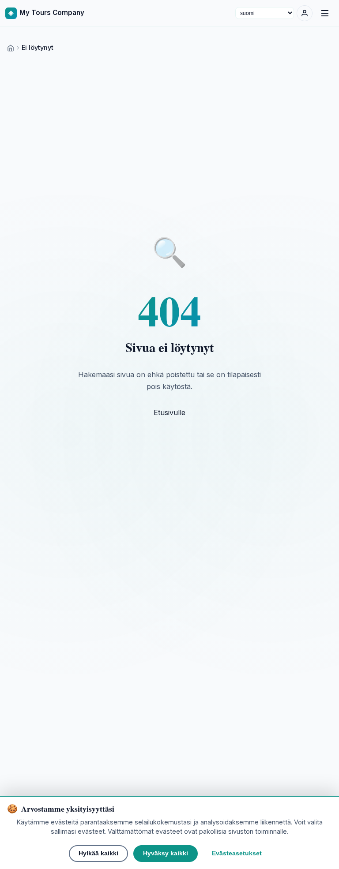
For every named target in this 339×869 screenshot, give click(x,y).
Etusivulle (169, 412)
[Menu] (325, 13)
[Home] (10, 47)
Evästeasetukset (237, 853)
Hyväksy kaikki (165, 853)
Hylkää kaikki (98, 853)
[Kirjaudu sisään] (305, 13)
